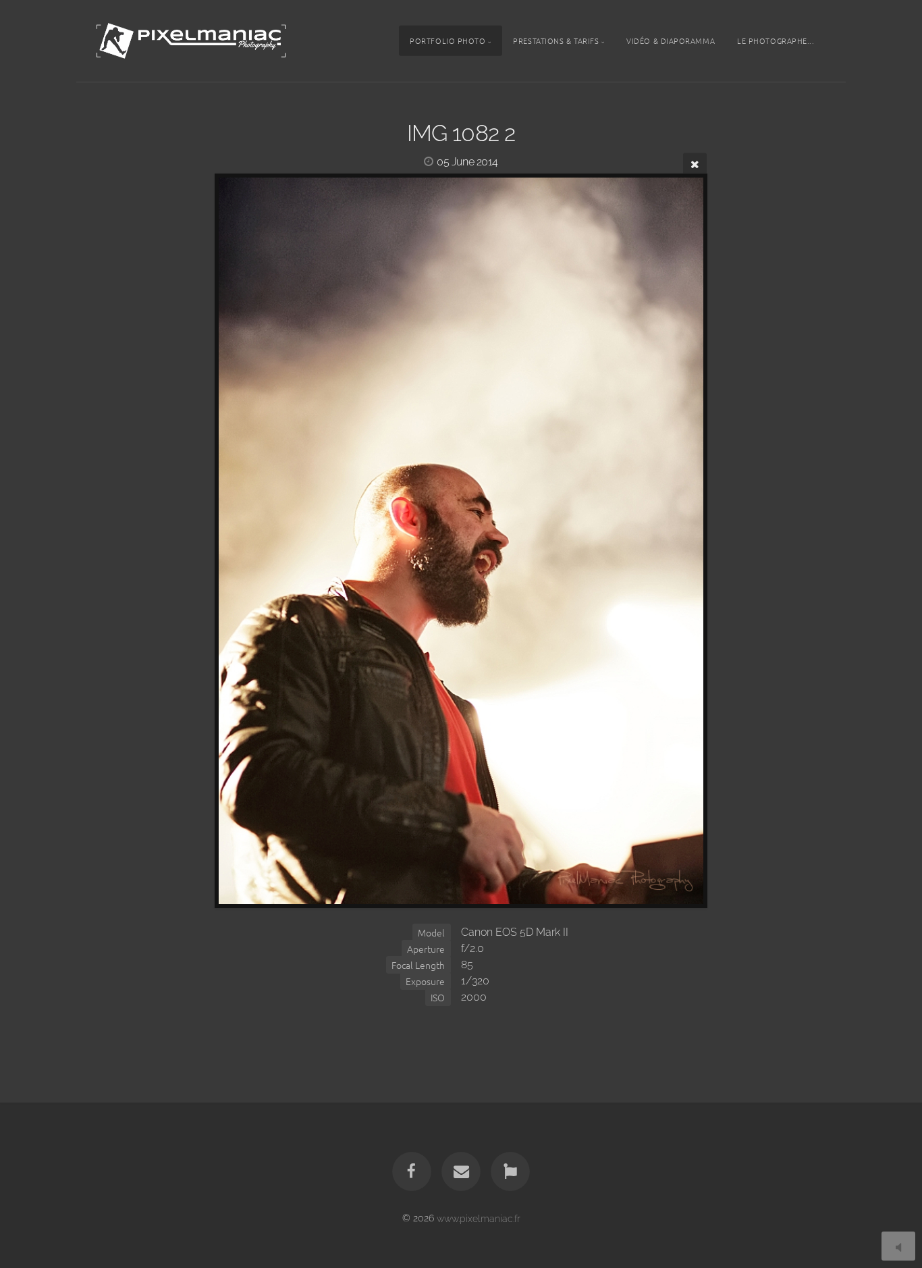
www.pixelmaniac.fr (478, 1217)
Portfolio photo (447, 40)
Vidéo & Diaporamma (670, 40)
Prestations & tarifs (556, 40)
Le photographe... (775, 40)
